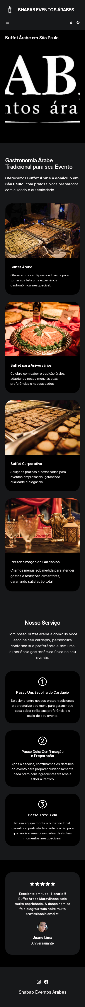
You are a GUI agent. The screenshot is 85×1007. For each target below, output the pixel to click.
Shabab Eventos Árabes (46, 9)
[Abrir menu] (7, 22)
